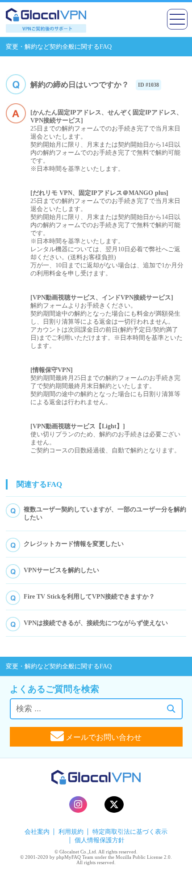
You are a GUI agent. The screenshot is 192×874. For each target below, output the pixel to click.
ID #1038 (148, 85)
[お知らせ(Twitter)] (114, 804)
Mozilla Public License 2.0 (143, 857)
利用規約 (70, 831)
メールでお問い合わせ (103, 737)
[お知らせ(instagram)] (78, 804)
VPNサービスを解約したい (61, 570)
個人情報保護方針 (100, 840)
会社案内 (37, 831)
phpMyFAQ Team (74, 857)
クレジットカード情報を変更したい (74, 543)
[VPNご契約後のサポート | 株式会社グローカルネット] (46, 30)
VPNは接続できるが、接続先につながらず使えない (96, 623)
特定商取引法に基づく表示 (129, 831)
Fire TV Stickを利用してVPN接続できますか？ (89, 596)
